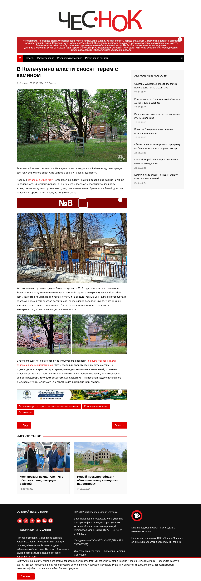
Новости (29, 58)
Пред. (25, 425)
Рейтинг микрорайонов (69, 58)
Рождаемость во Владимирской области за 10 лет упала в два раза (157, 101)
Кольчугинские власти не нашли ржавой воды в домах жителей (156, 177)
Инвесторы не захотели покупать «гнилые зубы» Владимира (157, 116)
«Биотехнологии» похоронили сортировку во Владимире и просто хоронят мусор (157, 146)
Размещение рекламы (97, 58)
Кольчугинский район (97, 406)
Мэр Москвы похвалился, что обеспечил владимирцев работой (41, 480)
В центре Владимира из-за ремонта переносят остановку (153, 131)
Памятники (27, 412)
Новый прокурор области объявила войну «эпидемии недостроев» (97, 480)
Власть (52, 83)
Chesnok (23, 83)
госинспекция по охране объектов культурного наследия (50, 406)
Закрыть (25, 576)
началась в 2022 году (40, 179)
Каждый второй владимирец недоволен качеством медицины (156, 161)
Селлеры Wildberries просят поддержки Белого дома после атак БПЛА (155, 86)
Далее (118, 425)
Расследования (45, 58)
